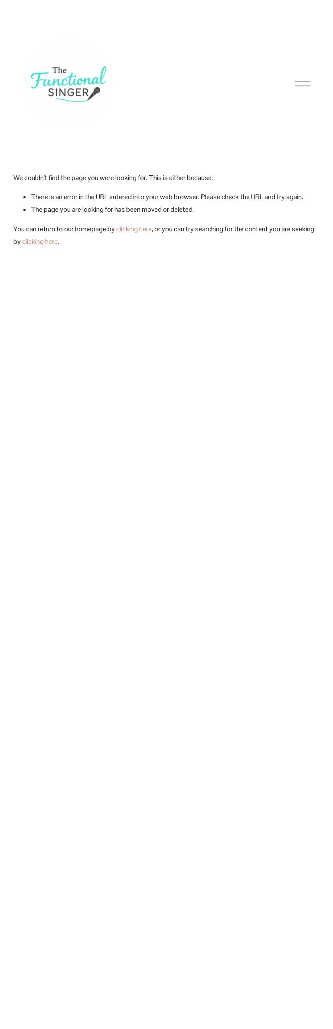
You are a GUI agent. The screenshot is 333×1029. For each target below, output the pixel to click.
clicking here (134, 228)
